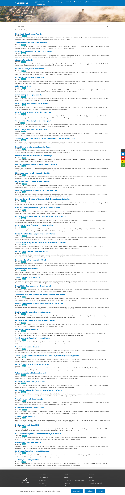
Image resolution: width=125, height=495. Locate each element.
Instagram (91, 480)
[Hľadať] (107, 26)
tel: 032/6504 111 (43, 483)
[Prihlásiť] (123, 161)
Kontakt (66, 474)
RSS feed (66, 486)
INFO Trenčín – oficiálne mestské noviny (74, 480)
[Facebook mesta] (123, 154)
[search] (123, 150)
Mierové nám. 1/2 (43, 477)
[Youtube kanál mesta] (123, 158)
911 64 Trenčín (42, 480)
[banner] (22, 3)
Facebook (91, 474)
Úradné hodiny (67, 477)
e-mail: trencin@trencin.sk (45, 486)
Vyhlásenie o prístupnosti (95, 483)
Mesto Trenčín (42, 474)
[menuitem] (41, 2)
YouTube (91, 477)
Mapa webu (67, 483)
